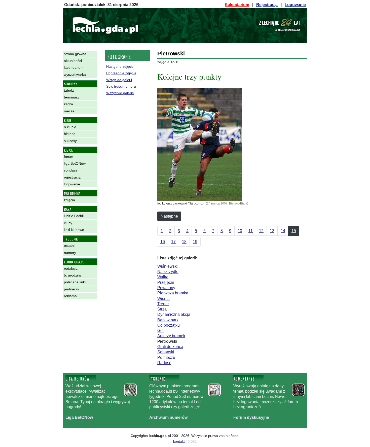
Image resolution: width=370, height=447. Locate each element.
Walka (162, 277)
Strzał (162, 309)
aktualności (73, 61)
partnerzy (71, 289)
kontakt (179, 441)
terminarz (71, 97)
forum (68, 157)
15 (293, 231)
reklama (70, 296)
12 (261, 231)
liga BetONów (75, 163)
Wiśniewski (167, 266)
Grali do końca (170, 347)
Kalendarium (237, 5)
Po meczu (166, 357)
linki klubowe (74, 230)
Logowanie (295, 5)
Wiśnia (163, 298)
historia (70, 134)
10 (240, 231)
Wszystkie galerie (120, 93)
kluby (68, 223)
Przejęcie (165, 282)
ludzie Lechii (74, 216)
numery (70, 253)
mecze (69, 111)
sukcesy (70, 141)
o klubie (70, 127)
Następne (169, 216)
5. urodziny (73, 275)
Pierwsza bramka (172, 293)
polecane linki (75, 282)
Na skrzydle (167, 271)
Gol (160, 330)
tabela (69, 90)
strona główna (75, 54)
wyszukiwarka (75, 75)
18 (184, 241)
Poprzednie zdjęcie (121, 73)
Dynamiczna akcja (173, 314)
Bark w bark (167, 320)
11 (250, 231)
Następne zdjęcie (120, 66)
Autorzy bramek (171, 336)
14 (283, 231)
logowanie (72, 184)
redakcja (71, 268)
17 (173, 241)
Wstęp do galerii (119, 80)
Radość (164, 363)
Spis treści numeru (121, 86)
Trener (163, 304)
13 (272, 231)
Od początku (168, 325)
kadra (68, 104)
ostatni (69, 246)
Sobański (165, 352)
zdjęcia (69, 200)
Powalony (166, 288)
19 (195, 241)
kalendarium (74, 67)
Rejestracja (267, 5)
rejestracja (72, 177)
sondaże (71, 170)
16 (162, 241)
